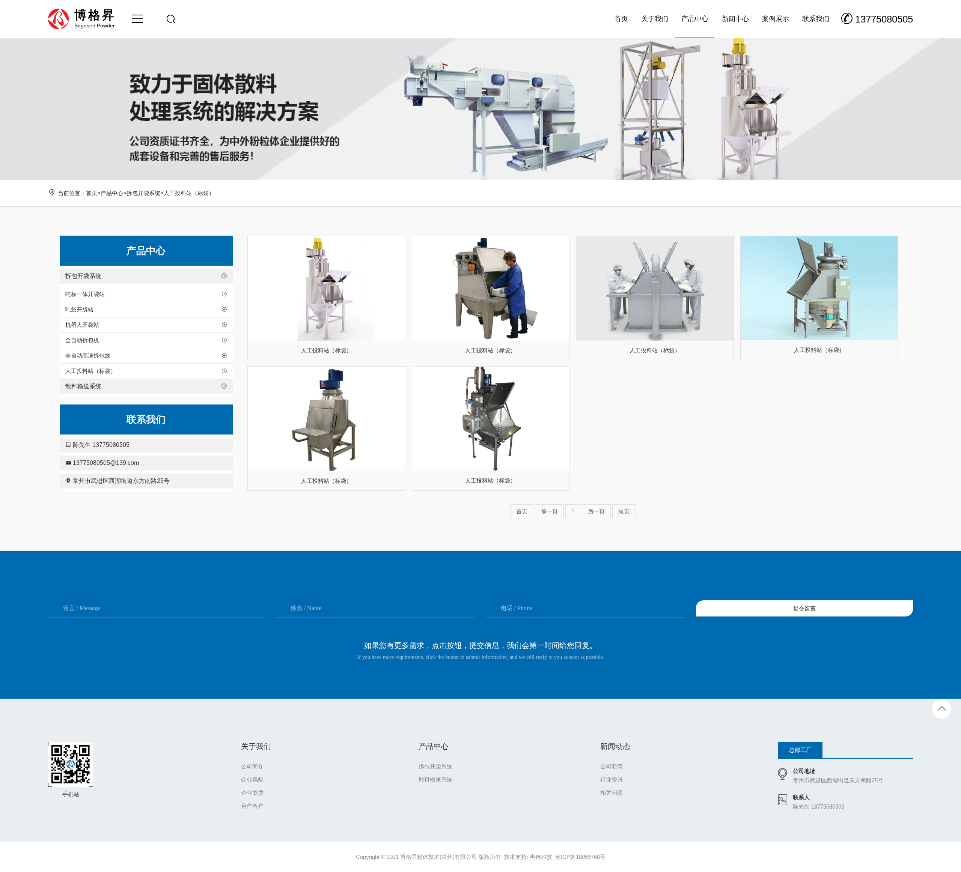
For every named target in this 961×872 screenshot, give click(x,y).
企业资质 (252, 792)
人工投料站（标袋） (189, 193)
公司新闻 (611, 766)
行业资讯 (611, 779)
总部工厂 (800, 750)
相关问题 (611, 792)
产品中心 (112, 193)
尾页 (624, 511)
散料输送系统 (435, 779)
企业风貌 (252, 779)
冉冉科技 (541, 857)
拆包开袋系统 (143, 193)
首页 (91, 193)
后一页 (596, 511)
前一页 (549, 511)
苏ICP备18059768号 (580, 857)
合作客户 (252, 806)
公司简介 (252, 766)
